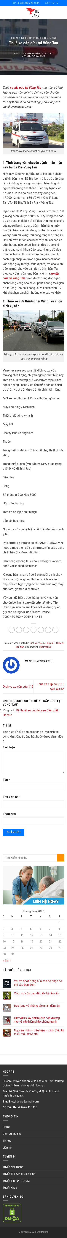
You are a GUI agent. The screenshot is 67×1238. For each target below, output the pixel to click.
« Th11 (7, 960)
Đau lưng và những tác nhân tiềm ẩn (37, 1005)
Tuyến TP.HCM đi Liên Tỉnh (19, 1173)
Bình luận (9, 747)
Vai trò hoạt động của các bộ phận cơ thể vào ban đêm (38, 982)
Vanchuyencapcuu (33, 56)
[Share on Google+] (48, 630)
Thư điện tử (11, 796)
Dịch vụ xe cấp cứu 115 (18, 686)
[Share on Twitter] (26, 630)
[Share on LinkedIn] (55, 630)
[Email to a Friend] (34, 630)
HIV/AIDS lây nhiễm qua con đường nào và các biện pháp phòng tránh (37, 1019)
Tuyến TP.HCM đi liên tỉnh (42, 38)
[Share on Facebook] (19, 630)
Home (6, 1127)
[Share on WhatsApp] (12, 630)
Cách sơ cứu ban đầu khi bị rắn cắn (36, 993)
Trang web (10, 813)
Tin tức (7, 1140)
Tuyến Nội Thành (13, 1167)
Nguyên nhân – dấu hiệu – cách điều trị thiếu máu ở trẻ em (39, 1032)
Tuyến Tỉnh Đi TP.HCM (16, 1180)
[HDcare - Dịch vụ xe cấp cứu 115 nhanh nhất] (33, 12)
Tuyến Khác (10, 1187)
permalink (45, 646)
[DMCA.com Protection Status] (12, 1212)
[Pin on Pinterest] (41, 630)
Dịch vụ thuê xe (19, 38)
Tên (6, 779)
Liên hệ (7, 1147)
